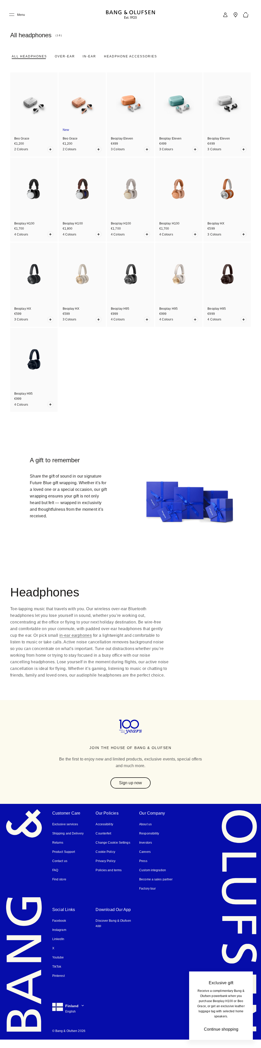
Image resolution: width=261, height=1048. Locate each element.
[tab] (29, 56)
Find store (59, 888)
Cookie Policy (105, 860)
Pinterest (58, 984)
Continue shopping (221, 1029)
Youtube (57, 966)
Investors (145, 851)
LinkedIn (58, 947)
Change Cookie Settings (112, 851)
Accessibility (104, 832)
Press (143, 869)
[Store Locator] (235, 15)
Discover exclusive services (63, 536)
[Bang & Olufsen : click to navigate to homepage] (130, 15)
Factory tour (147, 897)
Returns (57, 851)
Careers (144, 860)
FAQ (55, 878)
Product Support (63, 860)
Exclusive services (64, 832)
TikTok (56, 975)
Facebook (59, 929)
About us (145, 832)
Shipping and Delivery (68, 842)
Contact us (59, 869)
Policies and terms (108, 878)
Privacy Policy (105, 869)
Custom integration (152, 878)
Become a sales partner (155, 888)
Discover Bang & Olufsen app (113, 931)
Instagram (59, 938)
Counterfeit (103, 842)
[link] (225, 15)
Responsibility (149, 842)
